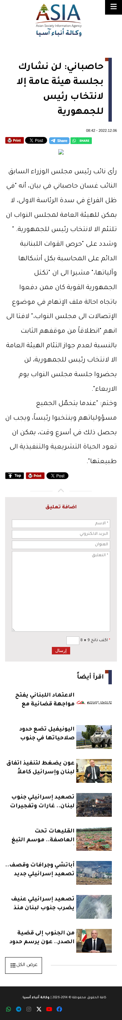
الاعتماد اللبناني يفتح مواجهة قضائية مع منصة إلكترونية (45, 700)
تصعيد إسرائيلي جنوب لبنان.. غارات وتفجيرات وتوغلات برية (42, 802)
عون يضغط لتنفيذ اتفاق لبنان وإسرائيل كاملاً (40, 767)
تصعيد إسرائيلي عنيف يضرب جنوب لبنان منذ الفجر (43, 904)
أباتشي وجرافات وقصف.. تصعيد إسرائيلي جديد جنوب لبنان (40, 870)
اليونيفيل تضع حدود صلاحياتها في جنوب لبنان (47, 734)
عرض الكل (27, 965)
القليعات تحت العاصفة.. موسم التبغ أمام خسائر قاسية (43, 836)
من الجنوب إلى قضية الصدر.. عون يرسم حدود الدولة (42, 938)
